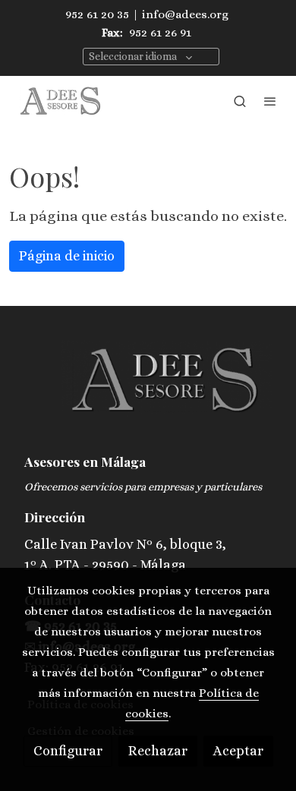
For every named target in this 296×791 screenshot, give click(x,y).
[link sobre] (148, 389)
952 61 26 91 (160, 32)
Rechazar (157, 750)
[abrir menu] (270, 101)
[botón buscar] (239, 101)
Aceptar (238, 750)
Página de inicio (67, 255)
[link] (60, 101)
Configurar (67, 750)
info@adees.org (185, 14)
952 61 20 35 (97, 14)
